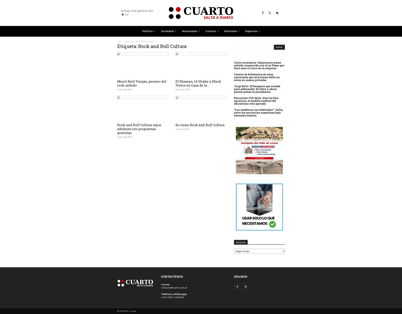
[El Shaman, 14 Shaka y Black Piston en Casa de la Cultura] (201, 64)
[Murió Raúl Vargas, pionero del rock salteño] (142, 64)
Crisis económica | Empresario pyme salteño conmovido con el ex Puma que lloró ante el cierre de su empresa (259, 65)
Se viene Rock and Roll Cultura (200, 125)
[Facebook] (263, 13)
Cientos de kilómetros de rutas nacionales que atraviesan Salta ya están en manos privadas (257, 77)
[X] (269, 13)
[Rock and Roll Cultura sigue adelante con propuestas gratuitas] (142, 108)
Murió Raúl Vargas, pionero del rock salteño (141, 83)
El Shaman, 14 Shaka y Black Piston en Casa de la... (198, 83)
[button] (277, 13)
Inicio (119, 41)
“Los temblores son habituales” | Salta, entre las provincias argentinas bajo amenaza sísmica (258, 112)
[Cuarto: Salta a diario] (200, 13)
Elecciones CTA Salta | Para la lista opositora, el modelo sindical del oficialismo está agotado (256, 100)
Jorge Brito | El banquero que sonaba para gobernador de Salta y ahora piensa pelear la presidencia (257, 88)
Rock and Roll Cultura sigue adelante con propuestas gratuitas (139, 129)
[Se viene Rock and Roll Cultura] (201, 108)
